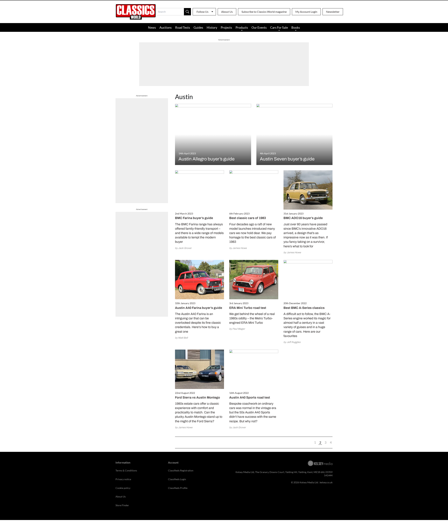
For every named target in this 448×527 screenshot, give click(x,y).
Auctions (165, 27)
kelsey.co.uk (326, 482)
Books (295, 27)
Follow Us (202, 11)
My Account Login (306, 11)
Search (187, 11)
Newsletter (333, 11)
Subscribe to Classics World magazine (264, 11)
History (212, 27)
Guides (198, 27)
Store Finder (122, 505)
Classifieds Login (177, 479)
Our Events (259, 27)
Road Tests (182, 27)
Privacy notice (123, 479)
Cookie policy (122, 487)
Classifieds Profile (177, 487)
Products (242, 27)
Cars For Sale (279, 27)
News (152, 27)
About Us (227, 11)
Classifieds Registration (180, 470)
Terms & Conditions (126, 470)
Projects (226, 27)
